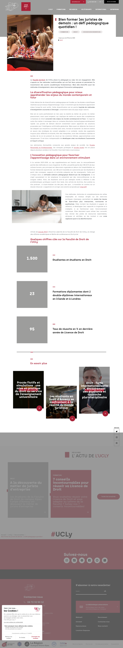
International (100, 9)
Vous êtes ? (26, 6)
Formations (61, 9)
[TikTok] (74, 560)
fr (100, 1)
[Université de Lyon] (9, 645)
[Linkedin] (82, 560)
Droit (76, 32)
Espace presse (81, 626)
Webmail (79, 617)
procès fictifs (79, 147)
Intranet (79, 621)
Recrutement (102, 617)
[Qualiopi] (63, 645)
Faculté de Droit (39, 80)
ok (105, 591)
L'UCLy (50, 9)
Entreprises (114, 9)
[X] (105, 560)
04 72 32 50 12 (35, 602)
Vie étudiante (86, 9)
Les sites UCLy (76, 1)
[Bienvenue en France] (54, 645)
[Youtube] (97, 560)
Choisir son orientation (91, 32)
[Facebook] (89, 560)
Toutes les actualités (108, 496)
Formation (64, 32)
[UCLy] (11, 6)
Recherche (73, 9)
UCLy (61, 40)
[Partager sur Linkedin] (116, 437)
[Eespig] (19, 645)
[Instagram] (67, 560)
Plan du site (89, 644)
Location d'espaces (83, 630)
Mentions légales (78, 644)
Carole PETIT (42, 232)
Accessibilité (115, 644)
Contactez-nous (104, 621)
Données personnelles (102, 644)
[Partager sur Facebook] (116, 443)
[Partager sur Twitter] (116, 431)
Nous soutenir (111, 1)
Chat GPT (83, 187)
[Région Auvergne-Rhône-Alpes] (37, 645)
